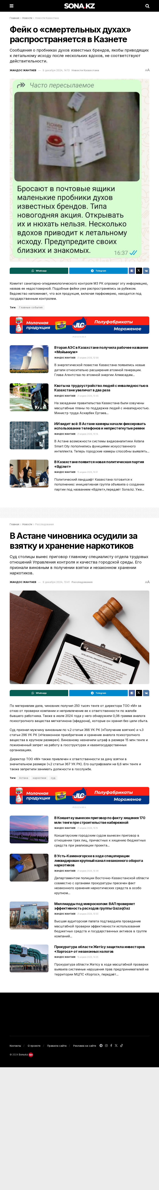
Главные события (31, 307)
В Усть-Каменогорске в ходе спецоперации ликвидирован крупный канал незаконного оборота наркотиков (98, 860)
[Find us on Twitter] (116, 1045)
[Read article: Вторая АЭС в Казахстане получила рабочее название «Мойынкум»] (29, 359)
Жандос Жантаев (23, 70)
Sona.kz (23, 1054)
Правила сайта (57, 1045)
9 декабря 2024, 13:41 (56, 582)
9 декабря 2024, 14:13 (56, 70)
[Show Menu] (11, 6)
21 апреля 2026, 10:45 (88, 396)
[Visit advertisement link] (79, 325)
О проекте (34, 1045)
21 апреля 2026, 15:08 (88, 871)
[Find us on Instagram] (106, 1045)
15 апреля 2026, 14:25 (87, 957)
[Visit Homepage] (79, 6)
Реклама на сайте (84, 1045)
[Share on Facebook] (132, 271)
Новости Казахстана (47, 18)
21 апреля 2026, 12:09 (88, 358)
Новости (27, 18)
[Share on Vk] (146, 271)
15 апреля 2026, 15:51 (87, 472)
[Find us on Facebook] (111, 1045)
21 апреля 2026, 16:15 (87, 828)
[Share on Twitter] (139, 271)
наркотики (39, 777)
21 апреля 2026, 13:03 (87, 914)
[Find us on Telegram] (101, 1045)
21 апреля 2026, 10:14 (87, 434)
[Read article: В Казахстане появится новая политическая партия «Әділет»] (29, 473)
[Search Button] (147, 6)
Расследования (44, 524)
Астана (23, 777)
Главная (14, 18)
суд (53, 777)
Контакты (15, 1045)
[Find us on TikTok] (121, 1045)
